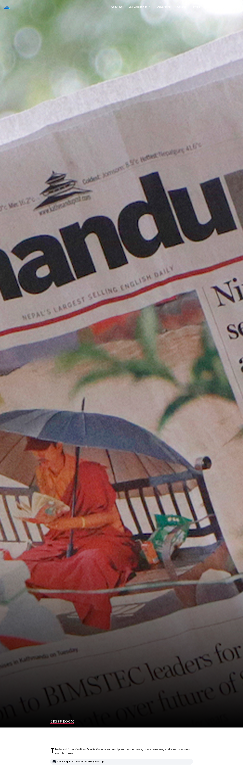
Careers (181, 6)
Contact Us (233, 6)
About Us (116, 6)
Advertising (164, 6)
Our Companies (138, 6)
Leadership (213, 6)
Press (196, 6)
